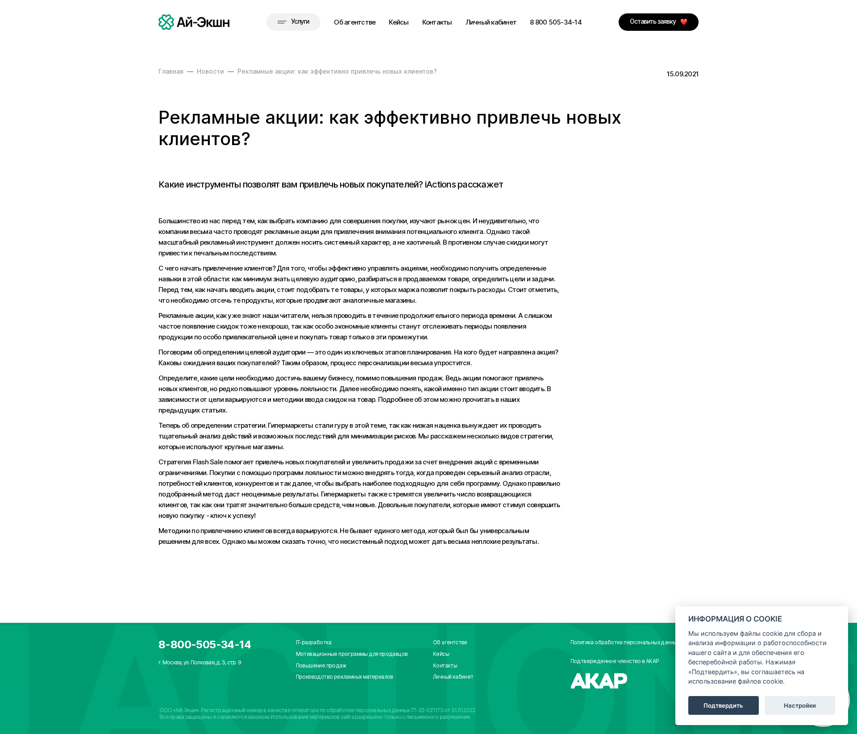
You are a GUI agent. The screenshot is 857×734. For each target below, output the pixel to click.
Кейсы (398, 22)
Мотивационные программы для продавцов (352, 654)
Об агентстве (354, 22)
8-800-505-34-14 (204, 644)
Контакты (437, 22)
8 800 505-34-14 (556, 22)
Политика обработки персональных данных (624, 642)
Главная (170, 71)
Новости (210, 71)
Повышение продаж (321, 665)
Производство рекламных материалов (344, 676)
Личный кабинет (491, 22)
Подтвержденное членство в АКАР (614, 661)
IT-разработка (314, 642)
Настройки (800, 705)
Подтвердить (723, 705)
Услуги (300, 21)
